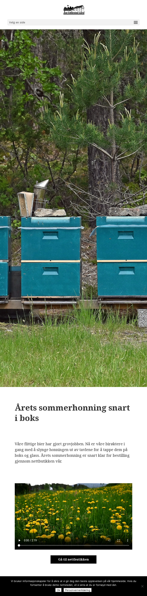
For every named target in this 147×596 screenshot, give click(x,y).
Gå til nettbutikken (73, 559)
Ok (58, 590)
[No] (142, 586)
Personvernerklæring (77, 590)
